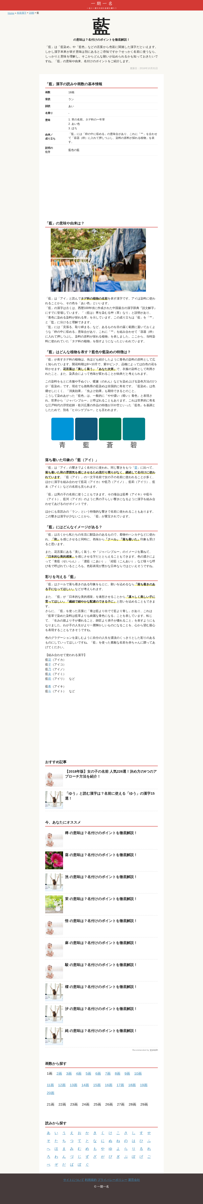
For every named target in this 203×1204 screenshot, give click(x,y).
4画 (78, 1073)
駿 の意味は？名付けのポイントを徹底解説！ (101, 965)
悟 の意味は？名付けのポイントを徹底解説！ (101, 921)
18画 (132, 1085)
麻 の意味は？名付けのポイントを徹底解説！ (101, 943)
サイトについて (73, 1179)
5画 (88, 1073)
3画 (69, 1073)
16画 (108, 1085)
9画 (127, 1073)
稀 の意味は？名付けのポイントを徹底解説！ (101, 833)
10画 (138, 1073)
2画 (59, 1073)
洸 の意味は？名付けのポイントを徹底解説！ (101, 877)
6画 (98, 1073)
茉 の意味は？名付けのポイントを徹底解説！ (101, 899)
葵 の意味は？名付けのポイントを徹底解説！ (101, 855)
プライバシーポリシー (112, 1179)
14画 (85, 1085)
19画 (143, 1085)
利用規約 (91, 1179)
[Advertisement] (101, 187)
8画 (117, 1073)
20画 (50, 1093)
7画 (108, 1073)
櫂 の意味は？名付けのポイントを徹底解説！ (101, 987)
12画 (62, 1085)
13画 (73, 1085)
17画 (120, 1085)
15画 (97, 1085)
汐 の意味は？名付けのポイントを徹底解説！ (101, 1009)
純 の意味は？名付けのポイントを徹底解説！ (101, 1031)
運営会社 (134, 1179)
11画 (50, 1085)
